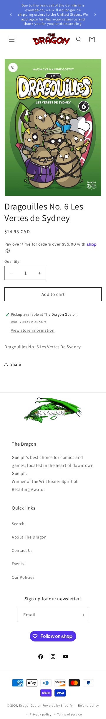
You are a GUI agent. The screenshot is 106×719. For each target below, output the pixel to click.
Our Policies (23, 577)
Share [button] (15, 364)
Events (18, 563)
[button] (11, 39)
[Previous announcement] (10, 14)
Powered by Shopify (57, 705)
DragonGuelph (30, 705)
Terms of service (69, 714)
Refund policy (88, 705)
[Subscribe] (82, 615)
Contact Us (22, 550)
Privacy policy (41, 714)
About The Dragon (29, 537)
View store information (32, 330)
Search (18, 523)
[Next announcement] (95, 14)
